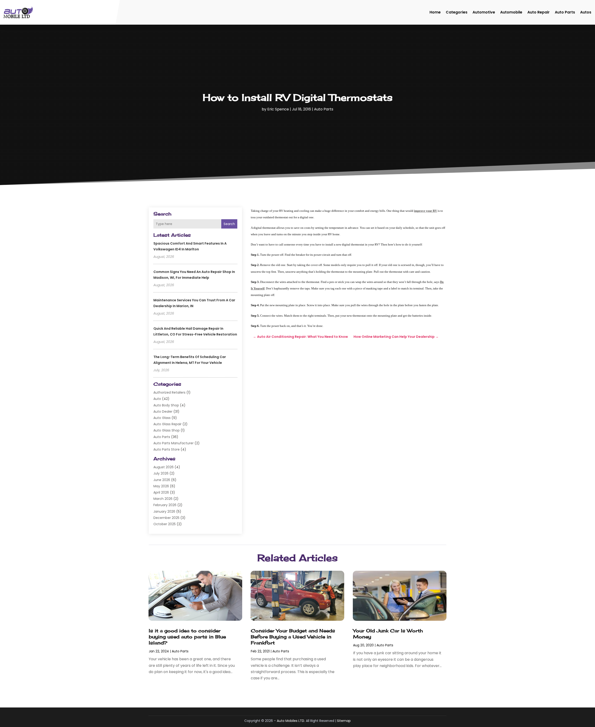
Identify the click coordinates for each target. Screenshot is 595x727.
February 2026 (164, 505)
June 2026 (161, 480)
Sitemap (344, 720)
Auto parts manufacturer (173, 443)
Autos (585, 12)
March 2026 (162, 498)
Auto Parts (565, 12)
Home (435, 12)
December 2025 (166, 517)
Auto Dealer (162, 411)
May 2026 (161, 486)
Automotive (484, 12)
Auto (157, 398)
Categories (456, 12)
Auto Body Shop (166, 405)
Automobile (511, 12)
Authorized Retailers (169, 392)
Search (229, 224)
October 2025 (164, 524)
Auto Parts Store (166, 449)
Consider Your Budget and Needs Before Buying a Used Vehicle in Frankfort (293, 637)
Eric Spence (278, 109)
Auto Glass (162, 417)
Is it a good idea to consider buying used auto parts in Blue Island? (187, 637)
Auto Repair (538, 12)
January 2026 (164, 511)
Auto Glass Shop (166, 430)
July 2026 (161, 473)
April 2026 (161, 492)
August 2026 (163, 467)
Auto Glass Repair (167, 424)
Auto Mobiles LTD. (291, 720)
